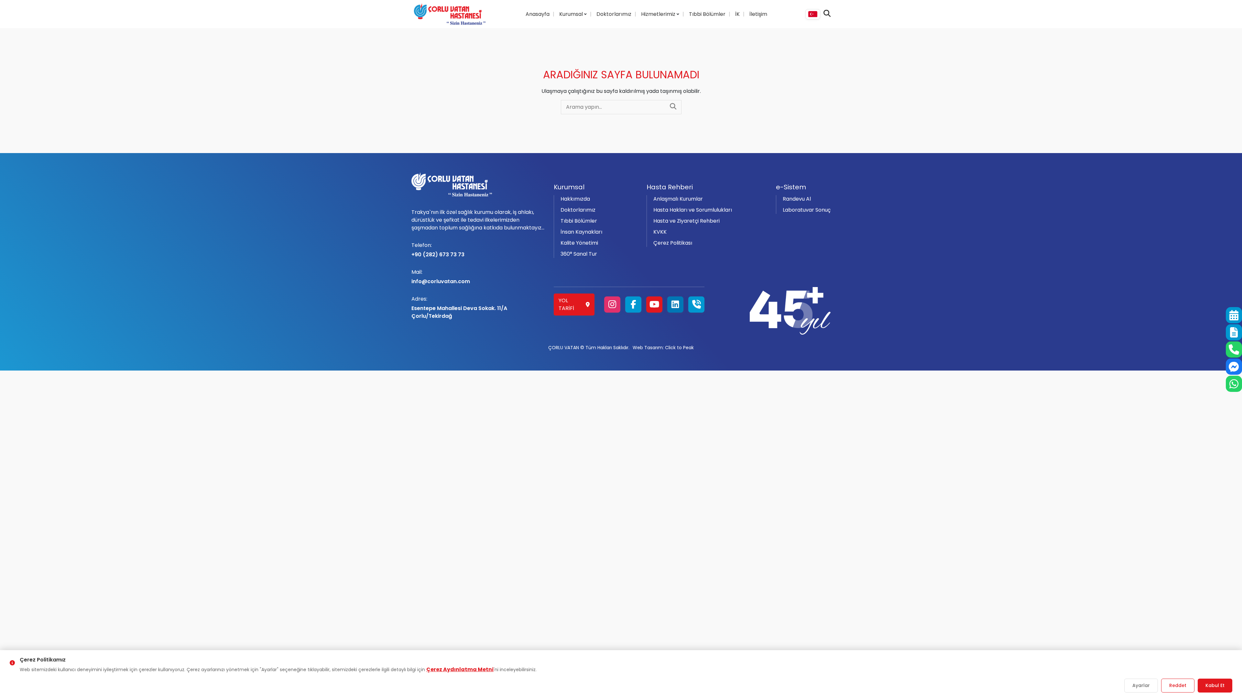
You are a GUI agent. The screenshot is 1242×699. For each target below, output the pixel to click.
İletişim (758, 14)
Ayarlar (1141, 685)
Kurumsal (571, 14)
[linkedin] (675, 304)
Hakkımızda (575, 199)
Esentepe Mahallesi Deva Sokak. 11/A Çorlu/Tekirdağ (459, 307)
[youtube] (654, 304)
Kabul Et (1215, 685)
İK (737, 14)
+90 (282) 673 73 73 (437, 249)
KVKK (660, 232)
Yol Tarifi (566, 304)
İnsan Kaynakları (581, 232)
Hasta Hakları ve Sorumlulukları (692, 210)
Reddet (1177, 685)
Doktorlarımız (613, 14)
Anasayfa (538, 14)
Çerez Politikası (672, 243)
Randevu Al (797, 199)
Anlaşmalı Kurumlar (678, 199)
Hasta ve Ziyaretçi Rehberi (686, 221)
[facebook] (633, 304)
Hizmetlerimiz (659, 14)
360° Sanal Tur (579, 254)
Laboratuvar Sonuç (807, 210)
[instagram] (612, 304)
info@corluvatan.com (440, 276)
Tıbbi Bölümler (707, 14)
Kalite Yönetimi (579, 243)
